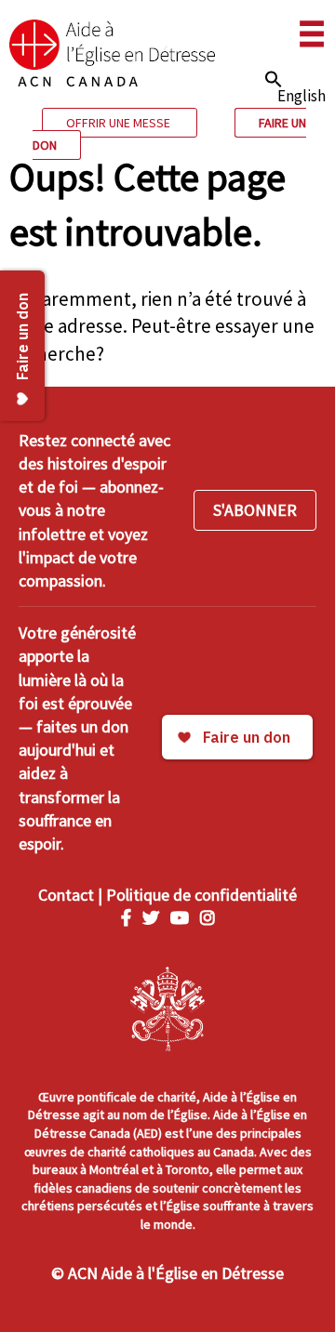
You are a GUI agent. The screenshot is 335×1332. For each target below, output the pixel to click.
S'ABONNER (255, 510)
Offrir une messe (119, 122)
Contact (66, 894)
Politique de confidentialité (201, 894)
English (301, 96)
